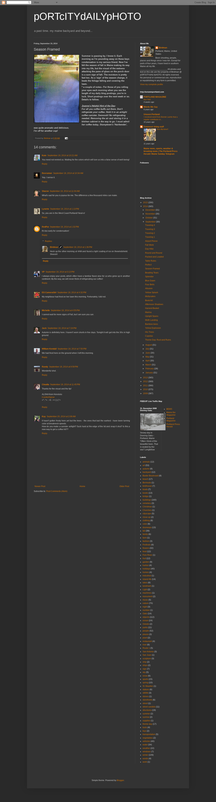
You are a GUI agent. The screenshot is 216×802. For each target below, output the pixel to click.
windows (147, 751)
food (145, 551)
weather (146, 748)
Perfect (148, 265)
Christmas (147, 506)
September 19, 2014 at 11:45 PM (65, 384)
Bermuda (147, 482)
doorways (147, 527)
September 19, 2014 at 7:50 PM (72, 349)
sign (144, 669)
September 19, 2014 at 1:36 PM (77, 247)
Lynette (45, 209)
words (145, 758)
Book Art (149, 300)
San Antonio (148, 651)
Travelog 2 (150, 233)
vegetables (148, 738)
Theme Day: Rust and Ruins (158, 340)
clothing (146, 520)
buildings (147, 500)
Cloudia (45, 384)
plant (145, 638)
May (147, 357)
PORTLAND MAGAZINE (155, 97)
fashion (146, 541)
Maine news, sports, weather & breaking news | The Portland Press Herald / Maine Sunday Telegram (161, 151)
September (150, 222)
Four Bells (149, 284)
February (149, 368)
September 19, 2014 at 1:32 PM (64, 227)
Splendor (149, 276)
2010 (145, 389)
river (145, 644)
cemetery (147, 503)
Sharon (45, 191)
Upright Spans (151, 316)
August (148, 345)
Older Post (124, 486)
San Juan (147, 655)
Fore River (147, 555)
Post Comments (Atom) (56, 491)
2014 (145, 206)
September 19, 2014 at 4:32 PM (71, 292)
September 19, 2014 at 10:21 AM (62, 155)
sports (145, 679)
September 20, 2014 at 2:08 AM (61, 416)
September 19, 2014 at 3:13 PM (60, 272)
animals (146, 462)
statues (146, 689)
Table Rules (150, 261)
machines (147, 593)
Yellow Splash (151, 292)
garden (146, 562)
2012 (145, 381)
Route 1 (146, 648)
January (149, 372)
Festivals (147, 545)
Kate (44, 155)
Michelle (46, 310)
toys (144, 731)
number (146, 610)
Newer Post (40, 486)
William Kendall (49, 349)
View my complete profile (151, 84)
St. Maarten (148, 686)
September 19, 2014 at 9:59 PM (63, 367)
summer (146, 714)
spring (145, 682)
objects (146, 617)
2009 (145, 393)
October (149, 218)
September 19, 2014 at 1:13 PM (64, 209)
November (150, 214)
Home (82, 486)
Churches (147, 510)
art (144, 465)
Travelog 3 (150, 229)
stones (146, 696)
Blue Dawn (150, 280)
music (145, 600)
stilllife (145, 693)
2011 (145, 385)
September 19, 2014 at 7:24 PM (62, 328)
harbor (146, 565)
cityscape (147, 513)
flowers (146, 548)
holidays (146, 569)
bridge (145, 496)
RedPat (45, 227)
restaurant (147, 641)
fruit (144, 558)
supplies (146, 720)
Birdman (54, 247)
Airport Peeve (151, 241)
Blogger (120, 780)
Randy (45, 367)
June (148, 353)
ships (145, 665)
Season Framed (152, 268)
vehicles (146, 741)
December (150, 210)
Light (145, 589)
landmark (147, 586)
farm (145, 538)
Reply (44, 164)
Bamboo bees (151, 324)
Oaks (145, 613)
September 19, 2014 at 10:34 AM (68, 173)
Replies (48, 241)
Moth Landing (151, 320)
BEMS (169, 409)
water (145, 744)
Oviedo (146, 624)
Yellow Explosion (153, 328)
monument (147, 596)
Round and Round (153, 253)
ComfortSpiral (48, 397)
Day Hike (149, 249)
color (145, 524)
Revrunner (47, 173)
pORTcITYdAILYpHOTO (87, 16)
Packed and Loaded (154, 257)
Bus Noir (147, 99)
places (146, 634)
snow (145, 676)
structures (147, 710)
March (148, 365)
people (146, 631)
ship (144, 662)
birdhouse (147, 486)
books (145, 493)
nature (145, 603)
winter (145, 755)
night (145, 607)
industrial (147, 575)
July (147, 349)
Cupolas (149, 336)
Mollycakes (150, 296)
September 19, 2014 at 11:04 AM (65, 191)
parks (145, 627)
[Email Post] (66, 138)
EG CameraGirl (49, 292)
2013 (145, 377)
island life (147, 579)
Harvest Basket (152, 308)
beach (145, 479)
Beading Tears (151, 273)
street (145, 703)
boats (145, 489)
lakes (145, 582)
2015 (145, 202)
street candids (149, 707)
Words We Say (151, 107)
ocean (145, 620)
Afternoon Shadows (154, 304)
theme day (147, 724)
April (147, 360)
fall (144, 531)
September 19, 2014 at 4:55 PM (65, 310)
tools (145, 727)
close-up (147, 517)
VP (43, 272)
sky (144, 672)
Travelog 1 (150, 237)
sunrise (146, 717)
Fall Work (149, 245)
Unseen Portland (152, 114)
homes (146, 572)
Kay (44, 416)
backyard (147, 472)
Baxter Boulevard (150, 476)
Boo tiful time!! (162, 129)
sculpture (147, 658)
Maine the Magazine (171, 413)
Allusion (149, 288)
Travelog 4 (150, 225)
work (145, 762)
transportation (149, 734)
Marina (148, 312)
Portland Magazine (171, 419)
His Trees (149, 332)
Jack (44, 328)
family (145, 534)
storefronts (147, 700)
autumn (146, 469)
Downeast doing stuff (154, 127)
